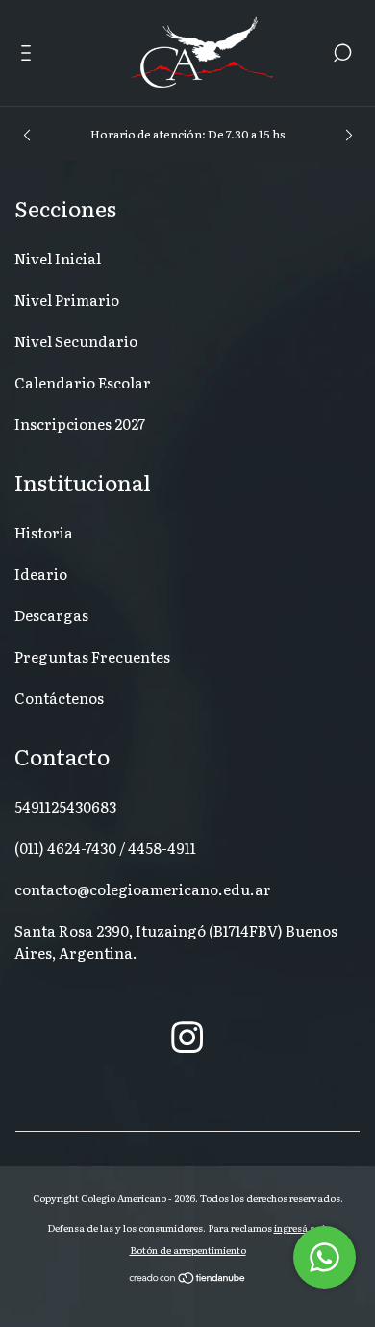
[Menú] (29, 55)
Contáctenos (59, 698)
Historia (43, 532)
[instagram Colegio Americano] (187, 1035)
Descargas (51, 615)
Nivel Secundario (76, 341)
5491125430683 (65, 806)
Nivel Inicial (57, 258)
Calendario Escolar (82, 382)
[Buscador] (342, 55)
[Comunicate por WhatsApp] (324, 1257)
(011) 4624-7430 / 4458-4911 (105, 848)
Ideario (40, 574)
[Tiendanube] (188, 1279)
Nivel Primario (66, 299)
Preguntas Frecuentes (92, 656)
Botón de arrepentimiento (188, 1249)
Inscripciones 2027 (79, 424)
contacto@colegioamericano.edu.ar (142, 889)
